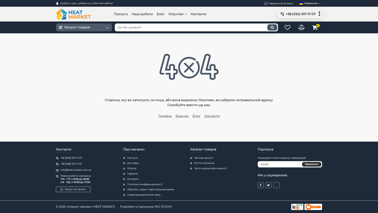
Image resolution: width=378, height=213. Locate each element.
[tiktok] (276, 185)
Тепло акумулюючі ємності (210, 168)
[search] (272, 27)
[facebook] (261, 185)
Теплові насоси (203, 157)
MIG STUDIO (163, 206)
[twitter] (268, 185)
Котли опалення (204, 163)
